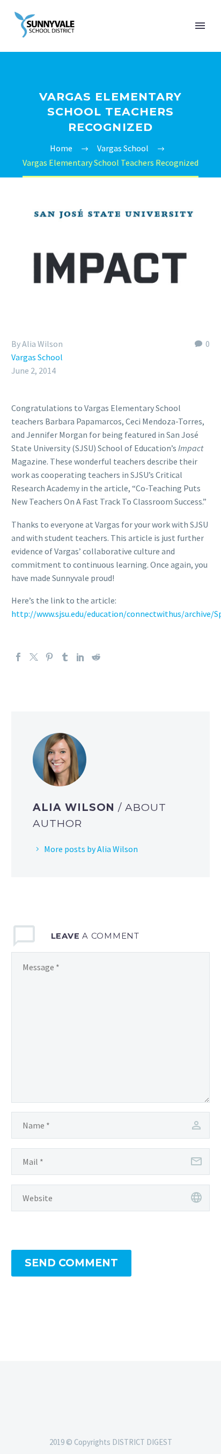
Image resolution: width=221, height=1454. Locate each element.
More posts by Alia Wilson (91, 849)
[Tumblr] (65, 657)
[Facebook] (18, 657)
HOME (155, 42)
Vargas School (37, 357)
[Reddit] (96, 657)
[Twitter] (34, 657)
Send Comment (71, 1263)
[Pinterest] (49, 657)
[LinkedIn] (80, 657)
